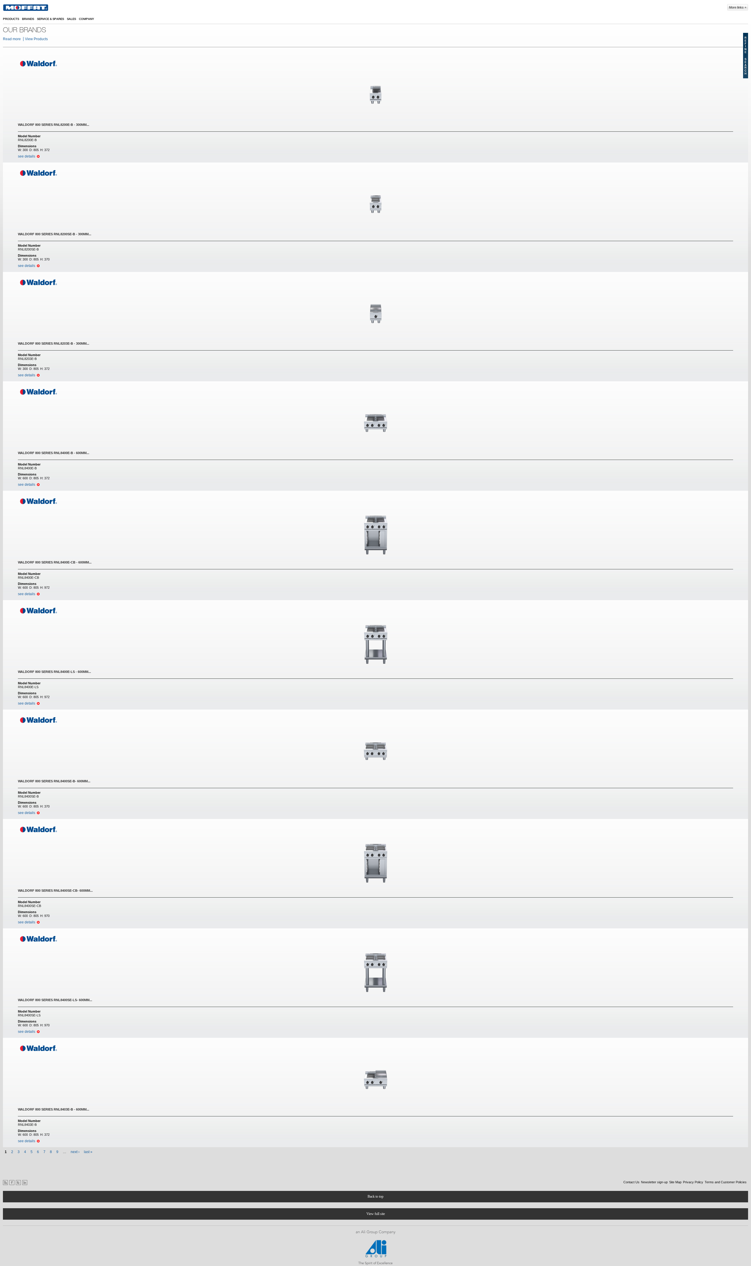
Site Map (675, 1182)
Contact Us (631, 1182)
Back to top (375, 1196)
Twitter (18, 1182)
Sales (71, 19)
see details (26, 156)
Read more (12, 39)
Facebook (11, 1182)
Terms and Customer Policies (726, 1182)
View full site (375, 1214)
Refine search (745, 55)
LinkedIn (24, 1182)
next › (75, 1152)
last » (88, 1152)
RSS (5, 1182)
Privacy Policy (693, 1182)
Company (86, 19)
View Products (36, 39)
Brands (28, 19)
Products (11, 19)
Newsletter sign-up (654, 1182)
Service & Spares (50, 19)
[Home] (25, 7)
